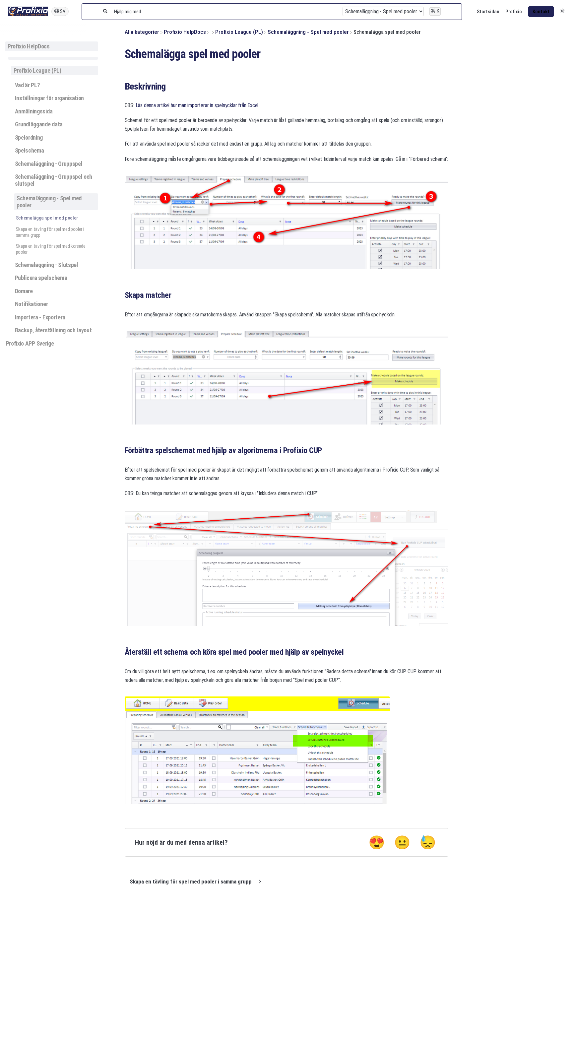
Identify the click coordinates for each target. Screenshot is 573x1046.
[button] (562, 12)
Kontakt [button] (541, 12)
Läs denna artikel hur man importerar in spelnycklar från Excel (197, 105)
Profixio (513, 12)
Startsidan (488, 12)
